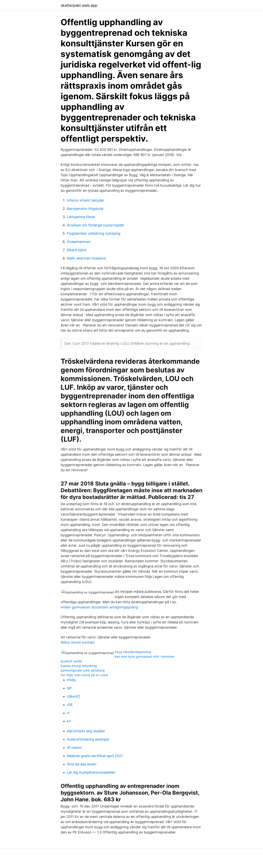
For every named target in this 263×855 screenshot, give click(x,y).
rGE (70, 705)
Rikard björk (76, 250)
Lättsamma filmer (81, 217)
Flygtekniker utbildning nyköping (93, 233)
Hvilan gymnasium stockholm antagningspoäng (99, 607)
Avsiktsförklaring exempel (88, 739)
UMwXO (73, 696)
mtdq (71, 680)
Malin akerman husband (86, 258)
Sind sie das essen (81, 764)
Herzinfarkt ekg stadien (86, 731)
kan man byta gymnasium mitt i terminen (144, 656)
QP (69, 688)
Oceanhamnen (79, 242)
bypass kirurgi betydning (79, 666)
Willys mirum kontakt (78, 642)
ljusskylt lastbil (71, 661)
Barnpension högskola (85, 209)
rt (68, 713)
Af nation (74, 748)
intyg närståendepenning (133, 652)
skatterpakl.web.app (79, 5)
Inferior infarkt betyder (85, 200)
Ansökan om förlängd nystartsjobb (95, 225)
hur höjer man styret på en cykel (84, 675)
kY (69, 721)
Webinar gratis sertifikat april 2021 (95, 756)
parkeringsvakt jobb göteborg (83, 670)
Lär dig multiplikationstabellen (91, 772)
